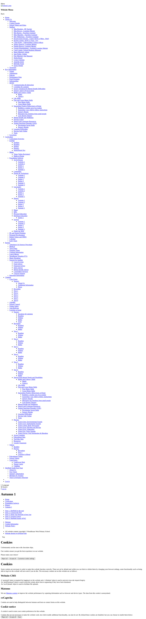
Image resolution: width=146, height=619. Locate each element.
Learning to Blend (24, 454)
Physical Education (20, 214)
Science (16, 220)
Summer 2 (21, 185)
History (16, 198)
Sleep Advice (18, 268)
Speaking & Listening (25, 314)
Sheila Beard (18, 58)
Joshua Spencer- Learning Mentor (25, 44)
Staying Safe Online (20, 131)
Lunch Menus (14, 254)
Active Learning (19, 435)
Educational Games (16, 456)
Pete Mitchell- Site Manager (23, 56)
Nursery (16, 281)
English (12, 141)
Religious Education (20, 216)
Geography (17, 187)
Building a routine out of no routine (30, 108)
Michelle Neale (19, 64)
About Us (8, 19)
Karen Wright (18, 66)
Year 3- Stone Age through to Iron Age (18, 514)
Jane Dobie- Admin (20, 54)
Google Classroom (20, 443)
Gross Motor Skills (24, 104)
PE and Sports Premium (17, 233)
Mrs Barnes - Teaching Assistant (24, 33)
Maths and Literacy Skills (22, 92)
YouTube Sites (19, 439)
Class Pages (13, 279)
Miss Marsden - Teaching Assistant (25, 35)
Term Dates (13, 248)
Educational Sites (19, 437)
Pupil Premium (14, 79)
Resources (17, 441)
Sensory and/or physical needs (24, 91)
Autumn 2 (21, 164)
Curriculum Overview (16, 139)
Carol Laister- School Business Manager (27, 50)
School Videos (14, 458)
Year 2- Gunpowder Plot (13, 513)
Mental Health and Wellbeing (23, 117)
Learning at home (15, 310)
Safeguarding (13, 81)
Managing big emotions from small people (32, 114)
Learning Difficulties (21, 129)
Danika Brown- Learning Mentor (25, 46)
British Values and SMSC (18, 237)
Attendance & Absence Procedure (20, 245)
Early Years (13, 241)
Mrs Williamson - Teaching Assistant (26, 37)
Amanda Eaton (19, 62)
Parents (7, 243)
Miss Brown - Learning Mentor (24, 31)
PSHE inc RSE (19, 231)
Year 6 (16, 300)
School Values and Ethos (17, 25)
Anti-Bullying (14, 308)
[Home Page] (6, 6)
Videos (11, 445)
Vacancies (12, 67)
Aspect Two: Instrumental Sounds (29, 424)
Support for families (16, 260)
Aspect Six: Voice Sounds (26, 431)
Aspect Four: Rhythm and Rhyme (29, 427)
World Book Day (19, 150)
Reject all (4, 558)
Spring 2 (21, 168)
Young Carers (18, 464)
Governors (13, 135)
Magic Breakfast (15, 258)
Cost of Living (19, 262)
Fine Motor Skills (24, 102)
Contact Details (14, 23)
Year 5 (16, 298)
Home (7, 17)
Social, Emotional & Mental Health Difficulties (29, 89)
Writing (16, 146)
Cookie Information (11, 524)
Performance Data (15, 77)
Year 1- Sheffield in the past (14, 511)
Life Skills (17, 98)
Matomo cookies (11, 593)
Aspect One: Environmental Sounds (30, 422)
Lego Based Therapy (25, 116)
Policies (12, 75)
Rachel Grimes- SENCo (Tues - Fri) (26, 40)
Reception (17, 289)
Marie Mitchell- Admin (21, 52)
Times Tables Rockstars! (22, 154)
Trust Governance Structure (18, 477)
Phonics (16, 148)
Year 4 (16, 297)
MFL (15, 212)
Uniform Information (16, 252)
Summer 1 (21, 169)
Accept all (13, 558)
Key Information (10, 69)
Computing (17, 171)
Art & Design (18, 160)
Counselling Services (21, 271)
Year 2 (16, 293)
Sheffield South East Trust (14, 468)
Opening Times (14, 250)
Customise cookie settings (26, 558)
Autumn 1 (21, 162)
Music (16, 210)
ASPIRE (12, 302)
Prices (20, 287)
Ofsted (11, 71)
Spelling (16, 143)
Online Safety (14, 306)
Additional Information (25, 285)
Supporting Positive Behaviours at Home (27, 106)
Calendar (12, 239)
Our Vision (13, 472)
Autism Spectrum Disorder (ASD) (25, 123)
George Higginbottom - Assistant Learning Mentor (31, 48)
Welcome (12, 21)
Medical (12, 246)
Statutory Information (16, 474)
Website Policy (10, 526)
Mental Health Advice (21, 270)
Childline (17, 466)
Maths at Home (19, 156)
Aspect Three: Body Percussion (28, 425)
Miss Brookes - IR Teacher (23, 29)
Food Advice (18, 264)
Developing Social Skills (26, 125)
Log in (7, 481)
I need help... (13, 460)
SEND (11, 83)
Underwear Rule (19, 462)
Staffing (12, 27)
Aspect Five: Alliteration (26, 429)
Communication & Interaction (24, 85)
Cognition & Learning (21, 87)
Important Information (16, 275)
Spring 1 (21, 166)
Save (19, 617)
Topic (16, 133)
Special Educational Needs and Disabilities (28, 377)
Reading (16, 144)
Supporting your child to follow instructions (32, 110)
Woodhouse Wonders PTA (18, 256)
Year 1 (16, 291)
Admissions (13, 73)
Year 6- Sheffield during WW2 (15, 518)
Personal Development (17, 235)
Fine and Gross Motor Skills (23, 100)
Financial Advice (19, 266)
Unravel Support (19, 273)
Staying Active (19, 119)
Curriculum (9, 137)
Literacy (21, 96)
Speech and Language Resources (25, 121)
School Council (14, 304)
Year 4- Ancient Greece (13, 516)
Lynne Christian (19, 60)
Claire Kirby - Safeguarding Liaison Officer (28, 42)
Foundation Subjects (16, 158)
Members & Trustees (16, 476)
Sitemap (8, 522)
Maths (20, 94)
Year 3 (16, 295)
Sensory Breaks (23, 112)
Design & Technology (21, 173)
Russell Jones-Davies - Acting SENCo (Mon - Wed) (31, 39)
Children (8, 277)
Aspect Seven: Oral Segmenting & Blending (33, 433)
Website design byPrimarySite (16, 533)
